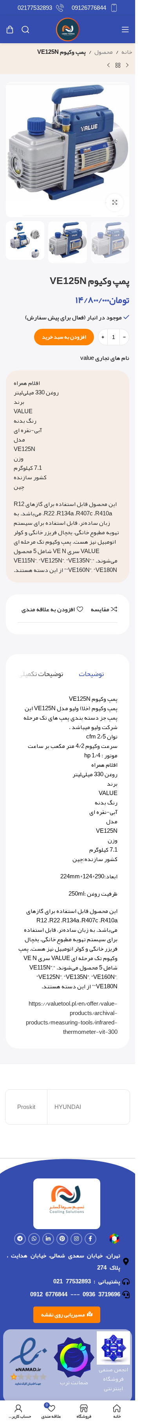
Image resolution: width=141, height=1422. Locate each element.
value (87, 358)
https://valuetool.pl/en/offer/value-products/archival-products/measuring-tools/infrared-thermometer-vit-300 (72, 1018)
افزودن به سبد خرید (64, 336)
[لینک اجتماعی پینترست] (62, 1239)
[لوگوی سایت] (68, 31)
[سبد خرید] (10, 29)
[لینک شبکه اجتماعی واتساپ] (34, 1239)
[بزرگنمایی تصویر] (114, 202)
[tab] (91, 674)
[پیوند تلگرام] (20, 1239)
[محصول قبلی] (127, 65)
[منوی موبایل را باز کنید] (125, 29)
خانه (126, 52)
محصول (103, 52)
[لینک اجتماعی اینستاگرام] (76, 1239)
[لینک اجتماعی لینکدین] (48, 1239)
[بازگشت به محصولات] (118, 65)
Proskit (26, 1107)
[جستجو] (25, 29)
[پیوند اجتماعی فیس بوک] (90, 1239)
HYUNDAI (68, 1107)
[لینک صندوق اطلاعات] (95, 8)
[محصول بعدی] (108, 65)
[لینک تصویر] (114, 1240)
